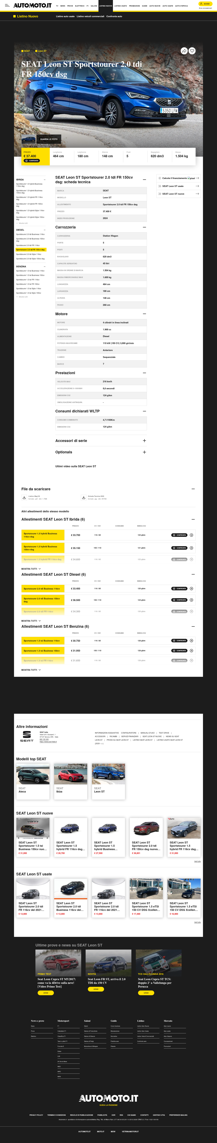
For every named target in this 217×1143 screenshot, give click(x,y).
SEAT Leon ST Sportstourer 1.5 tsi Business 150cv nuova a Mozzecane (33, 847)
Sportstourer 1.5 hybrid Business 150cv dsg (29, 191)
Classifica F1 (62, 1036)
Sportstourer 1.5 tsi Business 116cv (30, 271)
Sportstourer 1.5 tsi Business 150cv (30, 275)
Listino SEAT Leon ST (143, 740)
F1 (58, 1026)
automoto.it (84, 1131)
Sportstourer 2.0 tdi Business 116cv (30, 234)
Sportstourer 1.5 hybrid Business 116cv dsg (29, 185)
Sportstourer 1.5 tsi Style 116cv (28, 288)
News (33, 1026)
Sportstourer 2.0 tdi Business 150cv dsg (30, 239)
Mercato (168, 1020)
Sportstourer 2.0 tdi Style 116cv (28, 254)
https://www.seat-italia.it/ (48, 741)
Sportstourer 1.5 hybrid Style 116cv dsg (30, 211)
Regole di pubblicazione (81, 1115)
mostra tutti (29, 568)
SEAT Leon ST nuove (173, 193)
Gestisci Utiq (159, 1115)
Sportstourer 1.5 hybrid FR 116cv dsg (29, 198)
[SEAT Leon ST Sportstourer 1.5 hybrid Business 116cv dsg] (191, 535)
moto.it (100, 1131)
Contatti (144, 1115)
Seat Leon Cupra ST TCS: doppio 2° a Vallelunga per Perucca (155, 983)
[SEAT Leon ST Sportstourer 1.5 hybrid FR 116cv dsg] (191, 559)
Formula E (61, 1046)
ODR (113, 1115)
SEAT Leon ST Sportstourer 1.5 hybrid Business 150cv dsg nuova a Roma (106, 849)
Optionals (63, 452)
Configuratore (129, 732)
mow (113, 1131)
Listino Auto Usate (143, 1031)
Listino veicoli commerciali (90, 16)
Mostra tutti (23, 223)
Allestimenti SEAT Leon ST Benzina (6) (55, 626)
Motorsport (63, 1020)
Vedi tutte (197, 861)
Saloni (87, 1020)
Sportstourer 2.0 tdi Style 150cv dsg (30, 258)
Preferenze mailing (178, 1115)
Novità (92, 974)
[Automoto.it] (32, 5)
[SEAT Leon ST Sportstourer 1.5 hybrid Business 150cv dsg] (191, 548)
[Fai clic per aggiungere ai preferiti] (192, 50)
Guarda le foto (48, 139)
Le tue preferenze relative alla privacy (46, 1141)
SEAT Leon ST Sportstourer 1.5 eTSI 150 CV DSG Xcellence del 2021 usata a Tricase (146, 909)
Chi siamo (131, 1115)
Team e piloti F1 (62, 1041)
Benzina (21, 266)
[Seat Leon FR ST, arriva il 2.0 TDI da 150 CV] (108, 963)
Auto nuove (167, 1026)
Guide (114, 1020)
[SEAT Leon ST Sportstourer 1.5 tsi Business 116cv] (191, 640)
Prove (33, 1031)
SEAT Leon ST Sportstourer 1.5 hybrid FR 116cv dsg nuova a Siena (69, 847)
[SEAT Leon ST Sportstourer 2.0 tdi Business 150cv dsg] (191, 600)
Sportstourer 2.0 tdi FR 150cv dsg (30, 249)
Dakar (59, 1051)
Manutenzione (115, 1031)
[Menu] (7, 5)
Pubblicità (102, 1115)
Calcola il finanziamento (175, 178)
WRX (59, 1077)
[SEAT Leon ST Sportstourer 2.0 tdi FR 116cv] (191, 611)
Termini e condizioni (56, 1115)
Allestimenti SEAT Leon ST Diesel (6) (53, 574)
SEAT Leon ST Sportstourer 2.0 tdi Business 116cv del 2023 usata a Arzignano (68, 909)
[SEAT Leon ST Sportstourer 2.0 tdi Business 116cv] (191, 588)
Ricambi (114, 736)
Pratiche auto (115, 1041)
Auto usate (167, 1031)
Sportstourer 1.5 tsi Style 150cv (28, 293)
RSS (121, 1115)
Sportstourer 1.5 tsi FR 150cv (27, 284)
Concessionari (168, 1041)
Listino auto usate (65, 16)
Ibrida (20, 179)
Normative (114, 1036)
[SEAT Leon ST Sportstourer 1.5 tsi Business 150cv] (191, 650)
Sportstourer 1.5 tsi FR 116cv (27, 279)
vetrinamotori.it (130, 1131)
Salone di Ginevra (89, 1036)
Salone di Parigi (89, 1041)
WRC (59, 1072)
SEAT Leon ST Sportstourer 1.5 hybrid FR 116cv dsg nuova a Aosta (183, 847)
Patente (113, 1046)
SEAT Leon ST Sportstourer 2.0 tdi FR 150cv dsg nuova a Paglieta (146, 847)
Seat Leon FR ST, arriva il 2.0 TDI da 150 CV (106, 981)
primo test (44, 974)
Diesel (20, 229)
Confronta (33, 161)
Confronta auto (114, 16)
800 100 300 (44, 739)
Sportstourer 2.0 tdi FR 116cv (28, 245)
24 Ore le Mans (62, 1061)
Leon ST (42, 50)
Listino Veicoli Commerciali (145, 1036)
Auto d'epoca (168, 1036)
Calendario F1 (62, 1031)
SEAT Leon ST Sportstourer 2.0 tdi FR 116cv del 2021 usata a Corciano (31, 908)
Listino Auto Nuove (143, 1026)
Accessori (100, 736)
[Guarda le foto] (28, 139)
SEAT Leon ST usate (172, 186)
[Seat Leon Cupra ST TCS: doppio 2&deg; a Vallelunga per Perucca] (159, 963)
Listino (140, 1020)
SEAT (27, 50)
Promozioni (167, 1046)
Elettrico (33, 1036)
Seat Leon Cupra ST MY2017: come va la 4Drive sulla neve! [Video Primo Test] (57, 983)
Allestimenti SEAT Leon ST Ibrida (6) (53, 519)
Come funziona (115, 1026)
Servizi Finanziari (130, 736)
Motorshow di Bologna (91, 1046)
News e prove (37, 1020)
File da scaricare (35, 488)
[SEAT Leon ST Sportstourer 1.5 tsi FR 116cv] (191, 660)
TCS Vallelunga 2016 (150, 974)
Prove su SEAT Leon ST (118, 740)
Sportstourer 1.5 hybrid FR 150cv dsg (29, 205)
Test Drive (164, 732)
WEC (59, 1066)
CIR (59, 1056)
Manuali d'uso (148, 732)
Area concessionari (205, 8)
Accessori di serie (71, 440)
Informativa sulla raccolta (13, 1141)
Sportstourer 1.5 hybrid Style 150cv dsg (30, 218)
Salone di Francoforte (90, 1031)
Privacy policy (36, 1115)
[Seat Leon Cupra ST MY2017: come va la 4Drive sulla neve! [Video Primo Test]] (58, 963)
